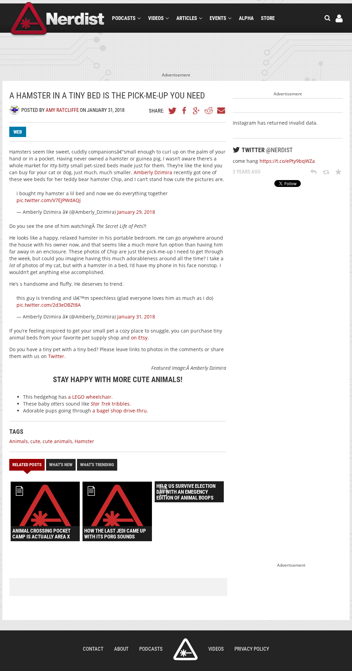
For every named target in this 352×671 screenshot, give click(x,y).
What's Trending (97, 464)
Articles (186, 18)
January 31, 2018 (136, 316)
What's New (61, 464)
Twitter (172, 110)
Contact (93, 649)
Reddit (208, 110)
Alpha (246, 18)
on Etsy (139, 337)
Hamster (84, 441)
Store (268, 18)
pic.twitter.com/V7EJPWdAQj (48, 200)
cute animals (57, 441)
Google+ (196, 110)
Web (17, 132)
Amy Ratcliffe (62, 110)
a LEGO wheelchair (89, 397)
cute (35, 441)
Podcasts (123, 18)
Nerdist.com (185, 649)
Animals (18, 441)
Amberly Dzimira (153, 172)
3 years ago (247, 172)
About (121, 649)
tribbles (110, 403)
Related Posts (27, 464)
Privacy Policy (251, 649)
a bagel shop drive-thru (119, 410)
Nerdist (57, 19)
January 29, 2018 (136, 212)
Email (220, 110)
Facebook (184, 110)
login (339, 18)
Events (218, 18)
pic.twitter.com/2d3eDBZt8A (48, 305)
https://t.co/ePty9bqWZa (287, 161)
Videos (156, 18)
